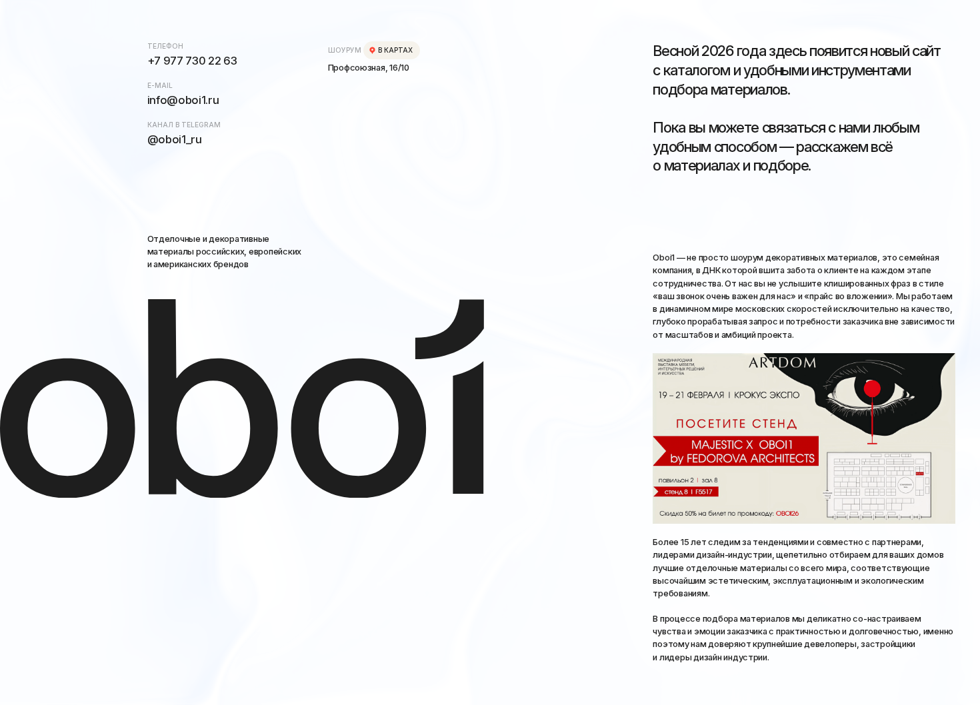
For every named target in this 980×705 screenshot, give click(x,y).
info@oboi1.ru (183, 100)
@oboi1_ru (174, 139)
